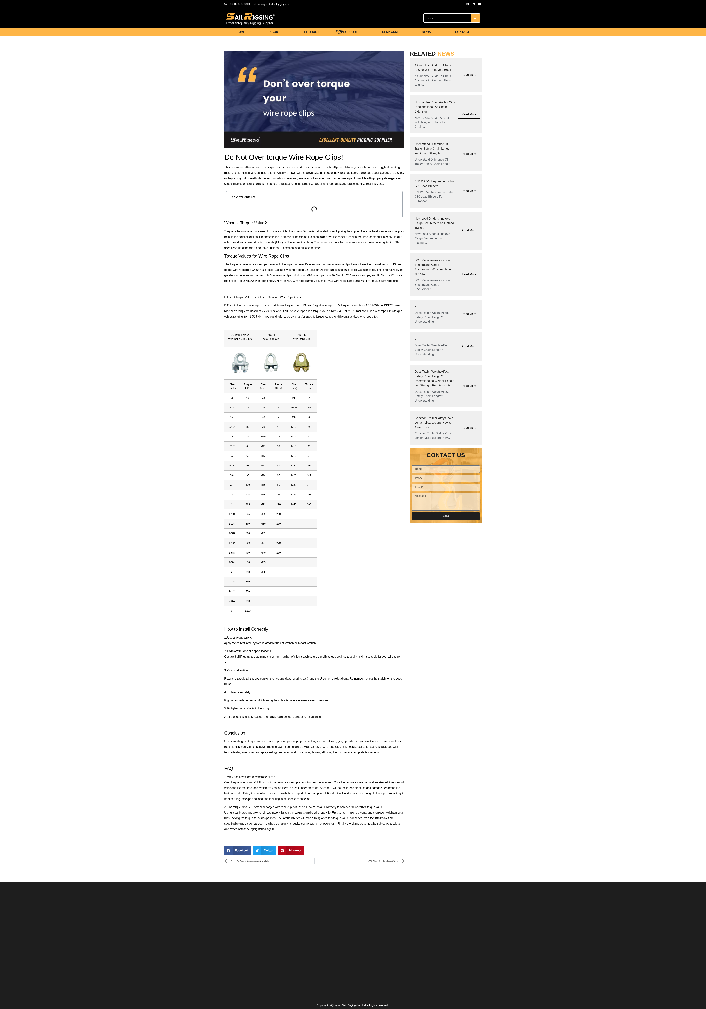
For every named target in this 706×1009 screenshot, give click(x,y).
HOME (240, 31)
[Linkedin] (474, 4)
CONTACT (462, 31)
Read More (469, 74)
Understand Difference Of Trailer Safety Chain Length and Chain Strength (432, 148)
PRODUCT (311, 31)
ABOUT (274, 31)
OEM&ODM (390, 31)
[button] (237, 850)
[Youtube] (480, 4)
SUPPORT (350, 31)
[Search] (475, 18)
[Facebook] (468, 4)
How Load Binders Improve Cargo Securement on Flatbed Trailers (434, 223)
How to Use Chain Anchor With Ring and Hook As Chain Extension (435, 107)
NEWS (426, 31)
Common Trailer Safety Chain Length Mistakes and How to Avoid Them (434, 422)
